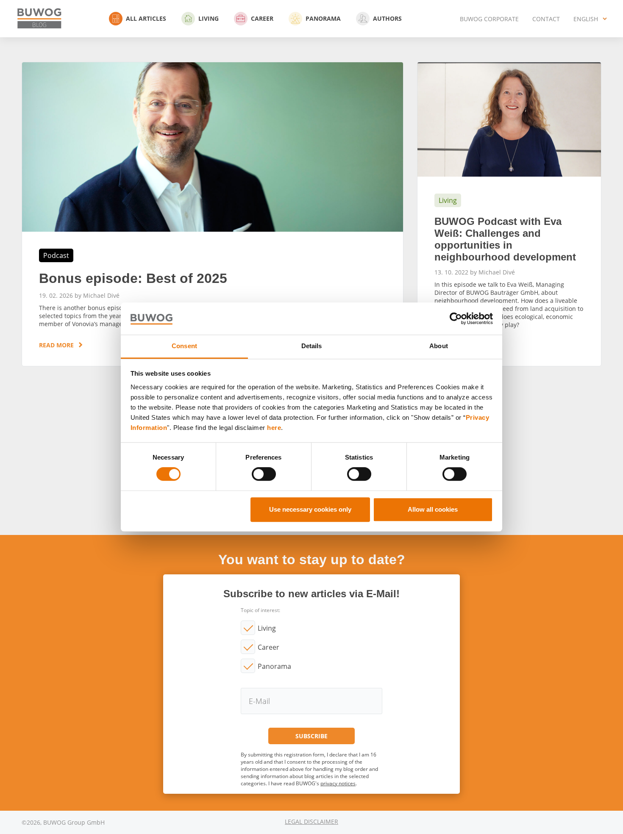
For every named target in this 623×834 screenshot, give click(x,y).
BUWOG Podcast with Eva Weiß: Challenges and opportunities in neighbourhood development (509, 214)
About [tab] (438, 346)
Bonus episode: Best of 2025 (212, 214)
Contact (546, 19)
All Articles (146, 18)
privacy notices (338, 783)
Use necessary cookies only (310, 509)
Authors (387, 18)
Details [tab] (311, 346)
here (274, 427)
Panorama (323, 18)
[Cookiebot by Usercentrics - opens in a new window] (456, 318)
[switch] (264, 474)
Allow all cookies (433, 509)
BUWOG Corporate (489, 19)
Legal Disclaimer (311, 821)
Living (208, 18)
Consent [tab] (184, 346)
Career (262, 18)
